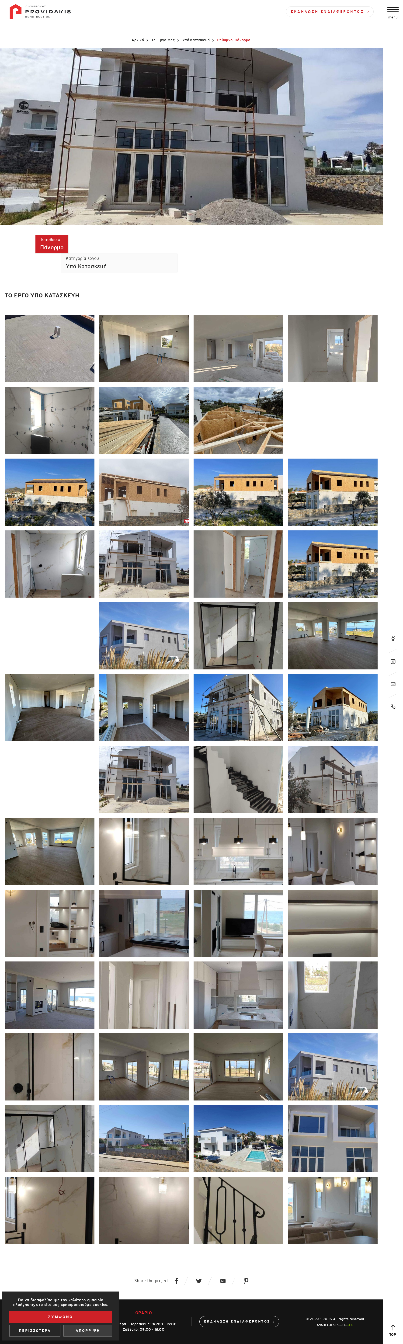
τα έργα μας (163, 40)
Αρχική (138, 40)
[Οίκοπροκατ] (40, 11)
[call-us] (393, 706)
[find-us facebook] (393, 638)
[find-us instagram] (393, 661)
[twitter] (199, 1281)
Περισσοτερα (35, 1331)
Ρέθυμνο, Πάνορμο (233, 40)
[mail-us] (393, 684)
